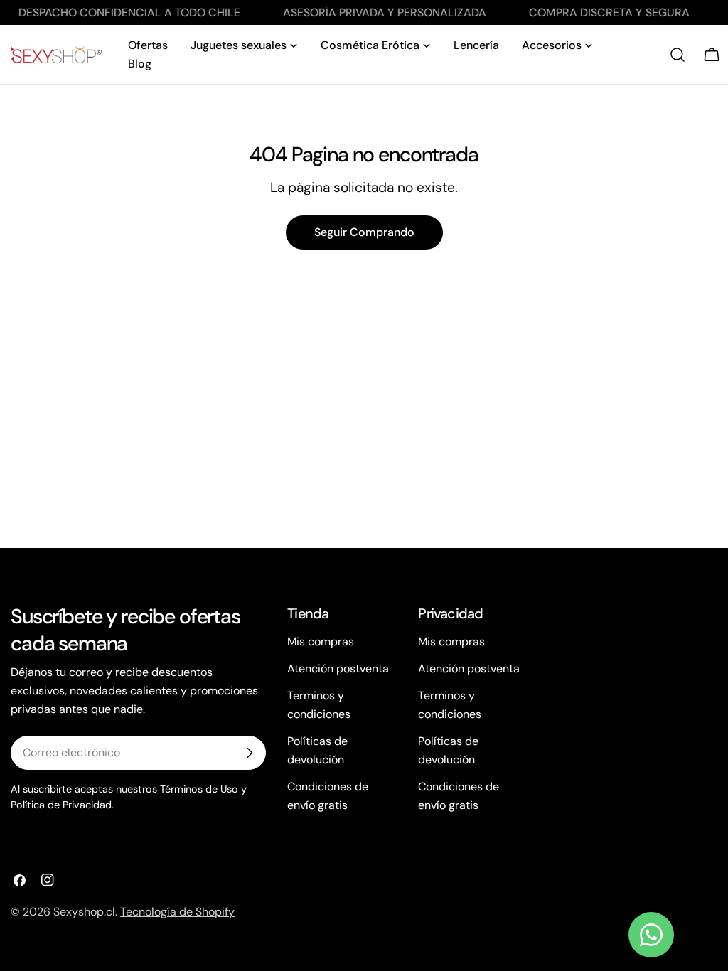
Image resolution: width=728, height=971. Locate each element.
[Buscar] (677, 55)
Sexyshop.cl (84, 911)
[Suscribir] (249, 753)
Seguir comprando (364, 232)
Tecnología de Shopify (177, 911)
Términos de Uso (199, 789)
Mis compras (320, 641)
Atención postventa (338, 668)
